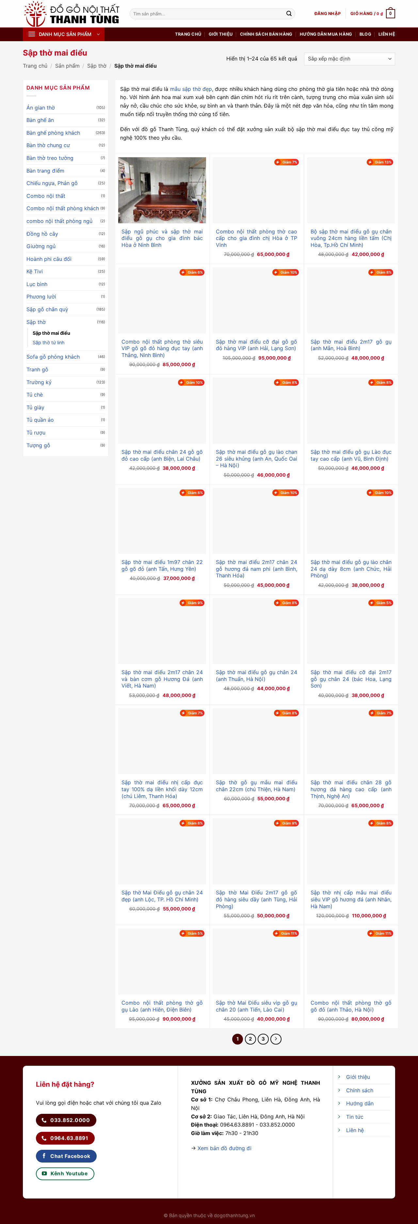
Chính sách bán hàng (266, 34)
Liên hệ (386, 34)
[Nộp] (289, 13)
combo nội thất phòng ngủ (59, 221)
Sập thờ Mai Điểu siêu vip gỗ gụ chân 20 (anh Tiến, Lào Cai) (256, 1006)
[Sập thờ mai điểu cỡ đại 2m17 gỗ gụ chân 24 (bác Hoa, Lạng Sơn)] (351, 631)
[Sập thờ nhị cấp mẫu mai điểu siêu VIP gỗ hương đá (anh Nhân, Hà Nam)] (351, 851)
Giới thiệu (221, 34)
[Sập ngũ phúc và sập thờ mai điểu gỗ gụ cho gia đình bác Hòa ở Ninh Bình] (162, 190)
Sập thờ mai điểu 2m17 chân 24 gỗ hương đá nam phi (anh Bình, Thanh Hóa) (256, 569)
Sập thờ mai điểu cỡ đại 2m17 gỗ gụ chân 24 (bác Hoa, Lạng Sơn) (351, 679)
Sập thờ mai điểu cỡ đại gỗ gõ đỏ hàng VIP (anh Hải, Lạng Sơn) (256, 345)
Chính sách (359, 1090)
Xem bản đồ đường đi (224, 1148)
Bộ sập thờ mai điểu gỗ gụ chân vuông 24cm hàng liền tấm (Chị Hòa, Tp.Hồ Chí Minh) (351, 238)
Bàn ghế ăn (40, 120)
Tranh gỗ (37, 369)
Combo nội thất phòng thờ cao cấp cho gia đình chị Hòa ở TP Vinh (256, 238)
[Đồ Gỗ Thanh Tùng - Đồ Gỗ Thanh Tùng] (71, 13)
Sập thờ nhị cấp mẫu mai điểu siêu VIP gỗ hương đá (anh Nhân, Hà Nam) (351, 899)
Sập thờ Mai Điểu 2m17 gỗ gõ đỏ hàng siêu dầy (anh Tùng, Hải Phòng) (256, 899)
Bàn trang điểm (45, 170)
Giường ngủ (41, 246)
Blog (365, 34)
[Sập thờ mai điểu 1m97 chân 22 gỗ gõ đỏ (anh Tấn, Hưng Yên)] (162, 521)
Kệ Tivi (34, 271)
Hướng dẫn (360, 1103)
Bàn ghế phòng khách (53, 132)
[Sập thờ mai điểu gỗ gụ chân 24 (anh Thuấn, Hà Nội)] (256, 631)
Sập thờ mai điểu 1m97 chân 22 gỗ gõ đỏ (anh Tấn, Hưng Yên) (162, 565)
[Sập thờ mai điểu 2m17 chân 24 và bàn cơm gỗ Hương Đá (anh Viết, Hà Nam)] (162, 631)
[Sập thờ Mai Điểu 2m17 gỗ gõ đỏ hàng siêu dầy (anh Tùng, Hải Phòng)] (256, 851)
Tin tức (354, 1117)
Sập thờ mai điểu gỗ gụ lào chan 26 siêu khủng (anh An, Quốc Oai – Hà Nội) (256, 459)
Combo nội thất (45, 196)
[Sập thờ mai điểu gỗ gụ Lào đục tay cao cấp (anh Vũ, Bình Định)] (351, 411)
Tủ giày (35, 407)
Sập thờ (96, 65)
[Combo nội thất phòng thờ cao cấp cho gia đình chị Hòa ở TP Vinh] (256, 190)
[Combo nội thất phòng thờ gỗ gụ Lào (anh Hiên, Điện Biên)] (162, 961)
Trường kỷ (39, 382)
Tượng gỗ (38, 445)
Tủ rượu (35, 432)
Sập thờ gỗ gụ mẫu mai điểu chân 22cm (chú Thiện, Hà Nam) (256, 785)
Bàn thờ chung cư (48, 145)
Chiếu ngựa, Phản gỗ (52, 183)
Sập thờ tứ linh (49, 342)
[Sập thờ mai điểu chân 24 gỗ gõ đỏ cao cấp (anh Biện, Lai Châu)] (162, 411)
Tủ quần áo (40, 419)
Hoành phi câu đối (49, 259)
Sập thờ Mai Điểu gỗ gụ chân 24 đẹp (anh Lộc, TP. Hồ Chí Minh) (162, 896)
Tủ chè (34, 394)
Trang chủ (188, 34)
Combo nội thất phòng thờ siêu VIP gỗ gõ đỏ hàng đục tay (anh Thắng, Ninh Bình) (162, 348)
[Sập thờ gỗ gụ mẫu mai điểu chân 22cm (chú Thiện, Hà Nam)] (256, 741)
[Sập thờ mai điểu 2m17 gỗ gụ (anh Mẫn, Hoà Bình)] (351, 300)
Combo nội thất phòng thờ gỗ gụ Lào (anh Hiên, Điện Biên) (162, 1006)
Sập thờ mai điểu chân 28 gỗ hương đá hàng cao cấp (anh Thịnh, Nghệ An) (351, 789)
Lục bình (36, 284)
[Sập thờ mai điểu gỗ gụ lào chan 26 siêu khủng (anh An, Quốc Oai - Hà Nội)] (256, 411)
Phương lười (41, 296)
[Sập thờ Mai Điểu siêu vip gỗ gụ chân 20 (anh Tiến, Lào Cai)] (256, 961)
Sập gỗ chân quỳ (47, 309)
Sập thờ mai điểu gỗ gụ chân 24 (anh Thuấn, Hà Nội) (256, 675)
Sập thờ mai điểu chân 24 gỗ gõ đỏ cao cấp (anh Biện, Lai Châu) (162, 455)
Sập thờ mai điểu (51, 333)
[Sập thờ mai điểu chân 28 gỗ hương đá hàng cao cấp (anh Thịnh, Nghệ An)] (351, 741)
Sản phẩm (67, 65)
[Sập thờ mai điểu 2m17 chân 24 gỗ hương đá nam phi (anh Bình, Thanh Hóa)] (256, 521)
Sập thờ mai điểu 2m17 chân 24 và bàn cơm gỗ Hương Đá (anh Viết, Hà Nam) (162, 679)
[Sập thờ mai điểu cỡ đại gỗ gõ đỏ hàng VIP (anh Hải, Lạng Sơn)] (256, 300)
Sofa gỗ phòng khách (53, 356)
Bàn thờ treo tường (49, 158)
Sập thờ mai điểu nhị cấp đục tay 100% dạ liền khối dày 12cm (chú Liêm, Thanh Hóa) (162, 789)
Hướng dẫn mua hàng (326, 34)
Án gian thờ (40, 107)
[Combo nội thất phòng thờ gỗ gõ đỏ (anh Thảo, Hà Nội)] (351, 961)
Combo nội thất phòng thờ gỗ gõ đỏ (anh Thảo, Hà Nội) (351, 1006)
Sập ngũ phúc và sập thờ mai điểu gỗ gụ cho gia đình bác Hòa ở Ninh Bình (162, 238)
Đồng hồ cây (42, 233)
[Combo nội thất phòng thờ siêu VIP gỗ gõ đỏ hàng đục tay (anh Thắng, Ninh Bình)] (162, 300)
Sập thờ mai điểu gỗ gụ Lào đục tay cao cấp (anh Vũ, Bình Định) (351, 455)
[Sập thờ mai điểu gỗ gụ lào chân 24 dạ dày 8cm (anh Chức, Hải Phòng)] (351, 521)
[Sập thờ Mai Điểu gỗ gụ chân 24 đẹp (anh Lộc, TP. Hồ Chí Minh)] (162, 851)
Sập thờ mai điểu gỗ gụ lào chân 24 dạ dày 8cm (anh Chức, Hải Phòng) (351, 569)
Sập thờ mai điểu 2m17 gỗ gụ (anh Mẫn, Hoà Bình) (351, 345)
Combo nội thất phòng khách (62, 208)
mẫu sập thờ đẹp (191, 89)
